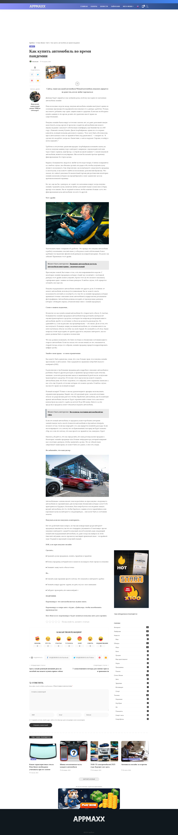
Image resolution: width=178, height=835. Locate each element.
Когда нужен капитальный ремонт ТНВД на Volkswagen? (35, 107)
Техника (116, 695)
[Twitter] (37, 74)
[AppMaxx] (37, 6)
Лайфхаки (117, 631)
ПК (116, 707)
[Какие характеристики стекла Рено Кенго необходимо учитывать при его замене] (43, 751)
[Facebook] (31, 74)
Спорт (118, 691)
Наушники (119, 699)
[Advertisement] (89, 24)
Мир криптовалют (122, 659)
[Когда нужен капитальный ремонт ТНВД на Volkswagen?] (35, 96)
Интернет (117, 627)
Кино (117, 651)
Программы (120, 667)
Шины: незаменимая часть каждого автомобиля (71, 765)
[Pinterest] (31, 80)
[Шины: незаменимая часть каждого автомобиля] (74, 751)
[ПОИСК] (147, 6)
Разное (118, 671)
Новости (117, 635)
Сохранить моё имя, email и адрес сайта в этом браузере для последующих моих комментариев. (58, 720)
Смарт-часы (120, 715)
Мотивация (119, 687)
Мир (117, 639)
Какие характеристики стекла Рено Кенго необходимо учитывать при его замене (41, 767)
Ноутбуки (119, 703)
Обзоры (116, 643)
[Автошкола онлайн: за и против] (135, 751)
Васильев (35, 61)
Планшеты (119, 711)
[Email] (37, 80)
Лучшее (118, 655)
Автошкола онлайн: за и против (134, 764)
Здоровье (119, 683)
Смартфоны (120, 719)
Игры (117, 647)
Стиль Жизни (118, 675)
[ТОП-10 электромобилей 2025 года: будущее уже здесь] (104, 751)
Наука (118, 663)
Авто (32, 46)
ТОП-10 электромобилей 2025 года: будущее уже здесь (103, 765)
